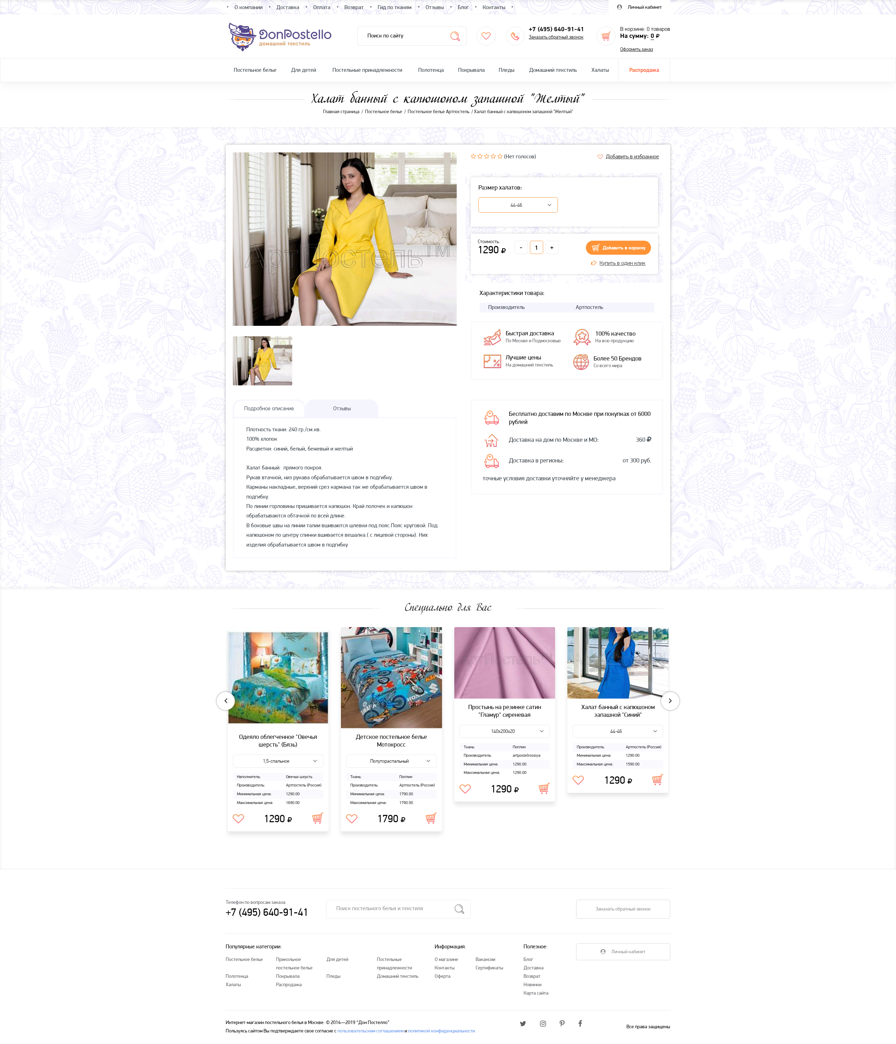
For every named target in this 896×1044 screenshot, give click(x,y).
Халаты (600, 70)
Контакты (445, 968)
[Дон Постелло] (279, 36)
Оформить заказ (636, 49)
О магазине (446, 959)
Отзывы (435, 8)
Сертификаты (489, 968)
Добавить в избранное (632, 157)
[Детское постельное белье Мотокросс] (391, 677)
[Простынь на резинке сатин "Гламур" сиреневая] (504, 663)
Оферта (442, 976)
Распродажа (644, 70)
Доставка (534, 968)
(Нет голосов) (520, 157)
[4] (493, 156)
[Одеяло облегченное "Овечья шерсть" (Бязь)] (278, 677)
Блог (528, 959)
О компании (248, 8)
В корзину (317, 818)
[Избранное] (486, 36)
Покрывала (471, 70)
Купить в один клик (622, 263)
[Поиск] (455, 36)
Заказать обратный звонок (556, 37)
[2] (480, 156)
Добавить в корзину (624, 248)
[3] (486, 156)
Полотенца (431, 70)
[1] (473, 156)
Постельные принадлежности (367, 70)
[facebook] (580, 1024)
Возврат (532, 976)
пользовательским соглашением (370, 1031)
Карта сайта (536, 993)
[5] (500, 156)
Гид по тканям (395, 8)
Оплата (321, 8)
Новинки (532, 985)
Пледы (506, 70)
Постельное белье (255, 70)
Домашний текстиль (553, 70)
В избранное (238, 819)
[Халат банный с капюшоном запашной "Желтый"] (345, 264)
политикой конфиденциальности (441, 1031)
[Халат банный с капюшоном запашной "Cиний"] (617, 663)
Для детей (303, 70)
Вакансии (485, 959)
